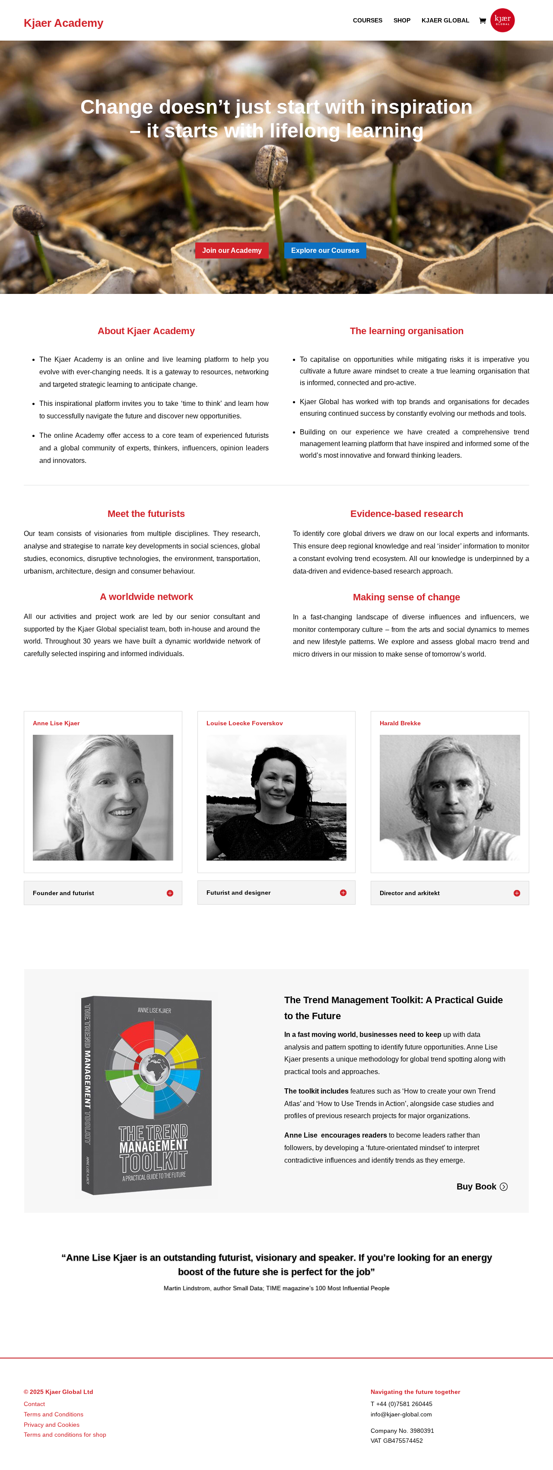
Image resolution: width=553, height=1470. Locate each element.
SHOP (402, 20)
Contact (34, 1403)
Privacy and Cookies (51, 1424)
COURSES (367, 20)
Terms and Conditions (53, 1414)
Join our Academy (232, 250)
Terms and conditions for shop (65, 1434)
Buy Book (476, 1186)
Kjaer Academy (63, 23)
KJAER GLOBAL (446, 20)
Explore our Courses (325, 250)
